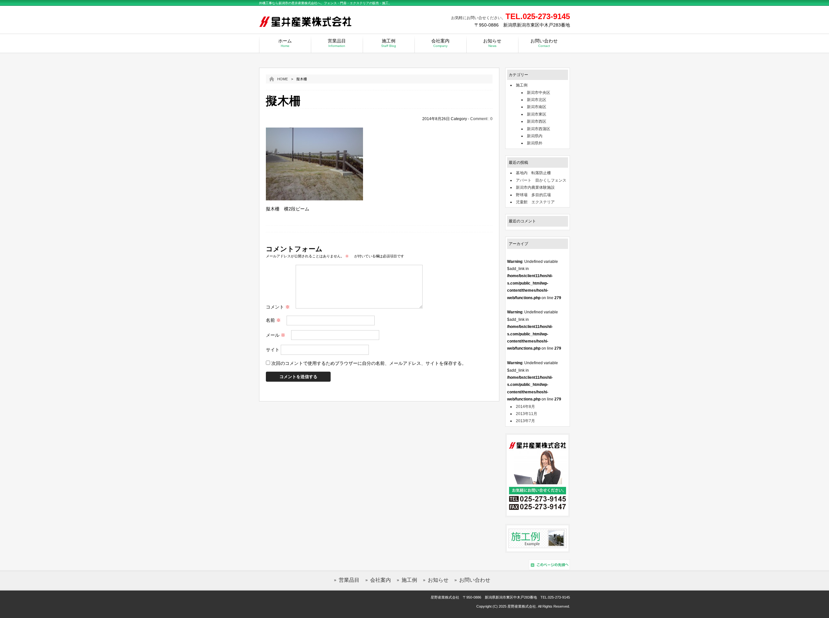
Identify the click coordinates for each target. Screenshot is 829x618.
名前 (273, 320)
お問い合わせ (544, 43)
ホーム (285, 43)
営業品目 (337, 43)
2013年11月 (526, 413)
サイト (272, 349)
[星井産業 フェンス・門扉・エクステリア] (306, 27)
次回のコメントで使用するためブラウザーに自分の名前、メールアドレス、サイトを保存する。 (368, 363)
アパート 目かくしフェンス (541, 180)
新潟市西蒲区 (538, 129)
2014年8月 (525, 406)
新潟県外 (534, 143)
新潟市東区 (536, 114)
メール (275, 335)
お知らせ (492, 43)
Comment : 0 (481, 119)
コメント (278, 306)
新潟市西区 (536, 121)
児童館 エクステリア (535, 202)
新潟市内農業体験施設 (535, 187)
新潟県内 (534, 136)
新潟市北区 (536, 99)
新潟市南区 (536, 107)
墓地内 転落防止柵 (533, 173)
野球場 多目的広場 (533, 195)
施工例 (388, 43)
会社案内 (440, 43)
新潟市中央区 (538, 92)
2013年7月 (525, 421)
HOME (282, 79)
